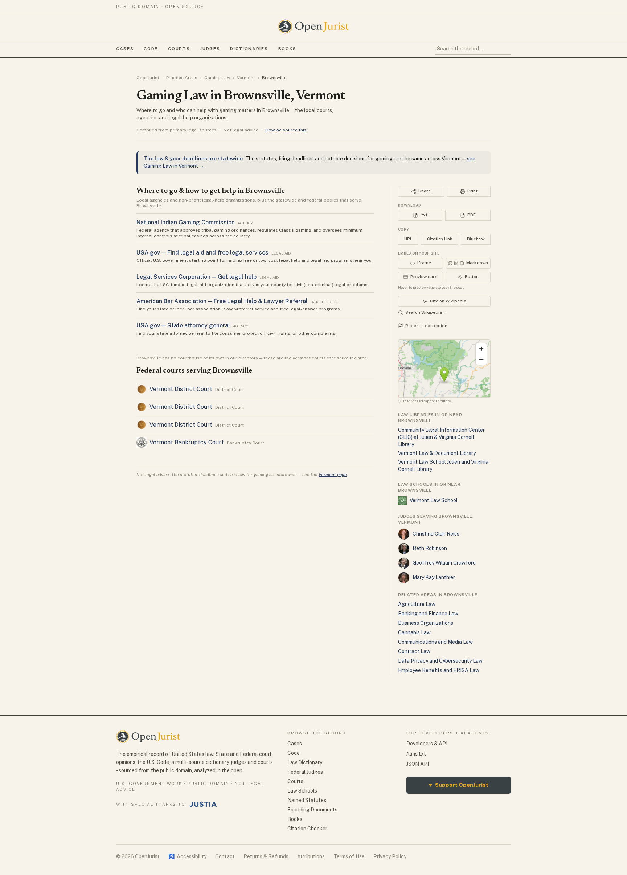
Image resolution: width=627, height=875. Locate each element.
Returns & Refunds (265, 856)
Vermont (246, 77)
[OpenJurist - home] (313, 26)
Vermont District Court (180, 389)
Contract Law (414, 651)
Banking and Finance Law (428, 613)
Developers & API (426, 743)
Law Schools (302, 791)
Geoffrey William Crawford (444, 563)
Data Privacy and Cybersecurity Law (440, 661)
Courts (179, 48)
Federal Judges (305, 772)
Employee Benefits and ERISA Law (438, 670)
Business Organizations (425, 623)
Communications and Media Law (435, 642)
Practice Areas (181, 77)
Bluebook (476, 239)
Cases (125, 48)
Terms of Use (349, 856)
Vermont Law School (434, 500)
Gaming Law (217, 77)
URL (408, 239)
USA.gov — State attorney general (183, 325)
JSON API (417, 764)
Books (287, 48)
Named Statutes (306, 800)
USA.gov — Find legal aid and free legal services (202, 252)
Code (151, 48)
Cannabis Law (414, 632)
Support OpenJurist (458, 785)
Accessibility (187, 856)
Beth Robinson (430, 548)
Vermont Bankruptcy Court (186, 442)
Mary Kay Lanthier (434, 577)
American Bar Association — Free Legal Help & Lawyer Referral (222, 301)
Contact (225, 856)
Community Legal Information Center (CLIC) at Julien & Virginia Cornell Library (441, 437)
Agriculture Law (416, 604)
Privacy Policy (389, 856)
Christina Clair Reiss (436, 534)
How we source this (286, 130)
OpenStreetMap (415, 401)
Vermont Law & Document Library (437, 453)
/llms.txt (416, 754)
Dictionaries (249, 48)
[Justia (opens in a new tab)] (203, 804)
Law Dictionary (304, 762)
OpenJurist (147, 77)
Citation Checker (307, 828)
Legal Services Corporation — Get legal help (196, 276)
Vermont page (333, 474)
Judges (210, 48)
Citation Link (439, 239)
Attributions (311, 856)
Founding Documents (312, 810)
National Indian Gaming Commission (185, 222)
